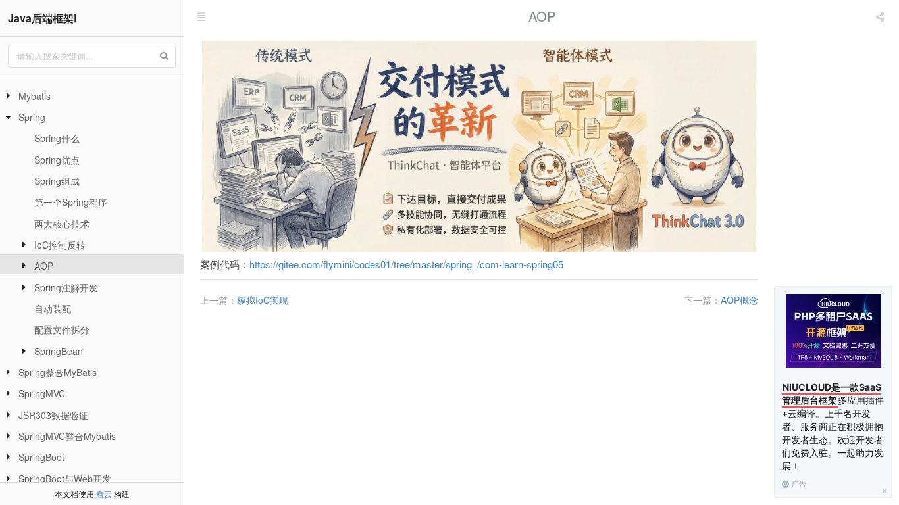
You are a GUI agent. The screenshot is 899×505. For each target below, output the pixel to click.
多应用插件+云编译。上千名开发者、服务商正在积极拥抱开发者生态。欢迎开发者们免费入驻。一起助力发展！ (833, 426)
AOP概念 (739, 299)
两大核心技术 (62, 223)
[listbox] (881, 16)
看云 (104, 493)
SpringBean (58, 351)
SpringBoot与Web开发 (64, 478)
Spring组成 (57, 180)
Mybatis (34, 96)
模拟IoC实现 (262, 299)
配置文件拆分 (62, 329)
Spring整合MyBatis (57, 372)
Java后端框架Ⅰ (42, 18)
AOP (43, 265)
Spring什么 (57, 138)
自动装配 (52, 308)
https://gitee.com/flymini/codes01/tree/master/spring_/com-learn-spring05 (406, 264)
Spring (31, 117)
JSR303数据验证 (53, 414)
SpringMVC (41, 393)
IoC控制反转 (60, 244)
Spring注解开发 (66, 287)
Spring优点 (57, 159)
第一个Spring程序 (70, 201)
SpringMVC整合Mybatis (67, 436)
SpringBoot (41, 457)
